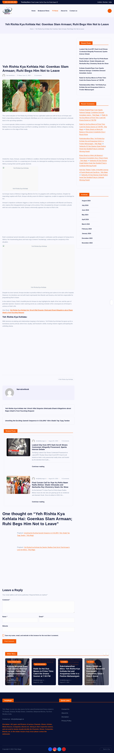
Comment (6, 602)
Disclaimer (65, 719)
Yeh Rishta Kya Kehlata (66, 381)
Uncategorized (40, 666)
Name (4, 619)
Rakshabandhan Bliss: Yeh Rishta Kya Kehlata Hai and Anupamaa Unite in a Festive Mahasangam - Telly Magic (91, 143)
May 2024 (85, 217)
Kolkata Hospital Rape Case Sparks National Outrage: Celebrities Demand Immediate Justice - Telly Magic (91, 114)
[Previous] (104, 656)
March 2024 (86, 226)
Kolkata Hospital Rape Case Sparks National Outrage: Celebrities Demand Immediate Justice (92, 73)
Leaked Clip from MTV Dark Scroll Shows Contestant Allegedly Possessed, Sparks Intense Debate (93, 54)
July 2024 (85, 207)
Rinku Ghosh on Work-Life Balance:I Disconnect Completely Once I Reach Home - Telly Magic (93, 160)
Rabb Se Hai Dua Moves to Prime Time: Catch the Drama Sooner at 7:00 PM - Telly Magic (93, 129)
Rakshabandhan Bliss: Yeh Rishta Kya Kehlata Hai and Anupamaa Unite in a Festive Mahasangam (92, 89)
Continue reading (38, 469)
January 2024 (86, 236)
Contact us (73, 13)
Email (41, 619)
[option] (17, 674)
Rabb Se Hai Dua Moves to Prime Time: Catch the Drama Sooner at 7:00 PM (93, 120)
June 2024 (85, 212)
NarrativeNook (10, 77)
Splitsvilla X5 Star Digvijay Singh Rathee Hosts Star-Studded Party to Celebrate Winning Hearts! (92, 151)
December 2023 (87, 240)
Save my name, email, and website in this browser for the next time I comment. (31, 638)
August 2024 (86, 203)
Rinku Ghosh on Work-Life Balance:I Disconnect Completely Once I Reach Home (92, 134)
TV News (55, 13)
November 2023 (87, 245)
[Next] (107, 656)
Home (34, 13)
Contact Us (65, 711)
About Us (64, 13)
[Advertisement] (38, 53)
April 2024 (85, 221)
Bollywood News (43, 13)
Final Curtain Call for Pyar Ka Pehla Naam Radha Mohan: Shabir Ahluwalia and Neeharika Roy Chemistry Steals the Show (93, 63)
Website (5, 628)
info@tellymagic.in (41, 443)
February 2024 (87, 231)
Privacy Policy (66, 723)
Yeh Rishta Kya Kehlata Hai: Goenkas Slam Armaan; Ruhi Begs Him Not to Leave (59, 31)
